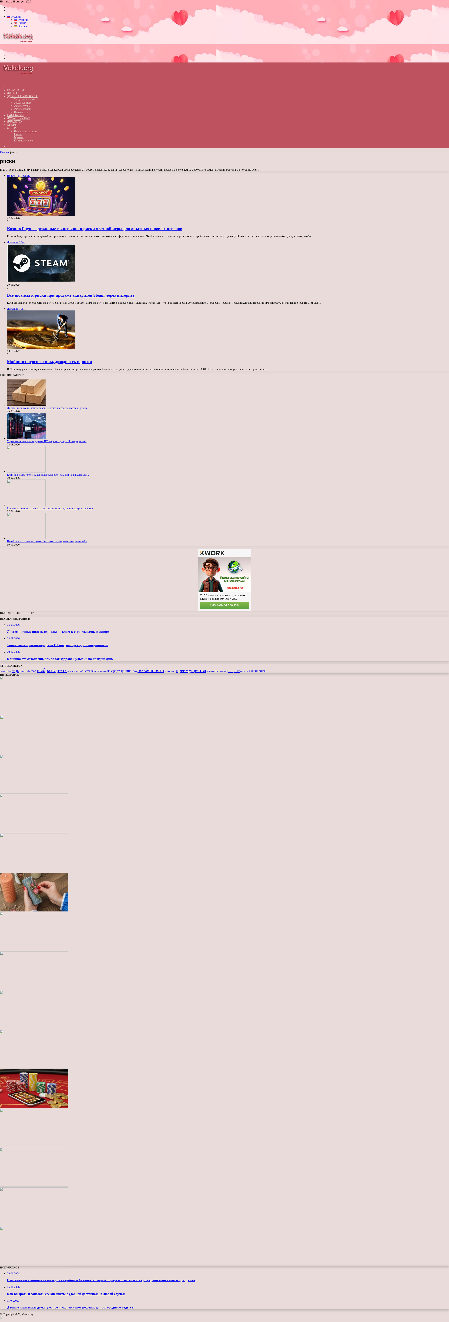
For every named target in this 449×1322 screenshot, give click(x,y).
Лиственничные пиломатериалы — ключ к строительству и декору (47, 407)
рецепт (233, 670)
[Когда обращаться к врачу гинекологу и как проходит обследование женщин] (34, 949)
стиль (262, 670)
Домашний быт (18, 118)
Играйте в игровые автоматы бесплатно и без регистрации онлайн (47, 541)
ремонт (223, 671)
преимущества (191, 670)
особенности (151, 670)
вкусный (24, 671)
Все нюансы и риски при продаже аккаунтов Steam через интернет (71, 295)
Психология (21, 112)
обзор (134, 671)
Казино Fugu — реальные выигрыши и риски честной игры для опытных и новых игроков (94, 228)
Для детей (15, 121)
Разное (18, 134)
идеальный (77, 671)
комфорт (113, 671)
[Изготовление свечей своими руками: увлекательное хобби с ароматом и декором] (34, 910)
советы (253, 671)
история (88, 670)
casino (2, 671)
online (8, 671)
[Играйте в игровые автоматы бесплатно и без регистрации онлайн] (26, 538)
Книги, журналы (24, 140)
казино (98, 671)
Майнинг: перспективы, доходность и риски (49, 361)
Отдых (12, 127)
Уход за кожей (22, 108)
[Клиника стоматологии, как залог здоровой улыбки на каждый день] (26, 471)
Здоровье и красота (22, 96)
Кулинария (15, 115)
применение (213, 671)
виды (15, 671)
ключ (104, 671)
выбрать (46, 670)
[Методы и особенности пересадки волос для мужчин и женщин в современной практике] (34, 1028)
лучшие (125, 671)
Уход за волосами (24, 99)
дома (69, 671)
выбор (32, 671)
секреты (244, 671)
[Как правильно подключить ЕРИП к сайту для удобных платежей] (34, 989)
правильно (170, 671)
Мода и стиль (17, 89)
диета (61, 670)
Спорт (11, 124)
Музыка (19, 137)
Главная (4, 152)
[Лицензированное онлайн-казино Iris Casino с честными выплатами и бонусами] (34, 1225)
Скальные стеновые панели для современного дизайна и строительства (50, 508)
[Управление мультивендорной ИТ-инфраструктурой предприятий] (26, 438)
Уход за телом (22, 105)
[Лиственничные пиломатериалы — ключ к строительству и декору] (26, 404)
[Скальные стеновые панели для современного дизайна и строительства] (26, 504)
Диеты (12, 93)
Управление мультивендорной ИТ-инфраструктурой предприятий (46, 441)
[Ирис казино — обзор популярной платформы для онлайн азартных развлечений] (34, 1185)
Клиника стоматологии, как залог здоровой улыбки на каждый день (48, 474)
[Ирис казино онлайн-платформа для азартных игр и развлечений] (34, 1146)
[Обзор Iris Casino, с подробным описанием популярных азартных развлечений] (34, 1107)
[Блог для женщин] (20, 48)
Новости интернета (25, 131)
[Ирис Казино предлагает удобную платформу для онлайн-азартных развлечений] (34, 1067)
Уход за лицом (22, 102)
